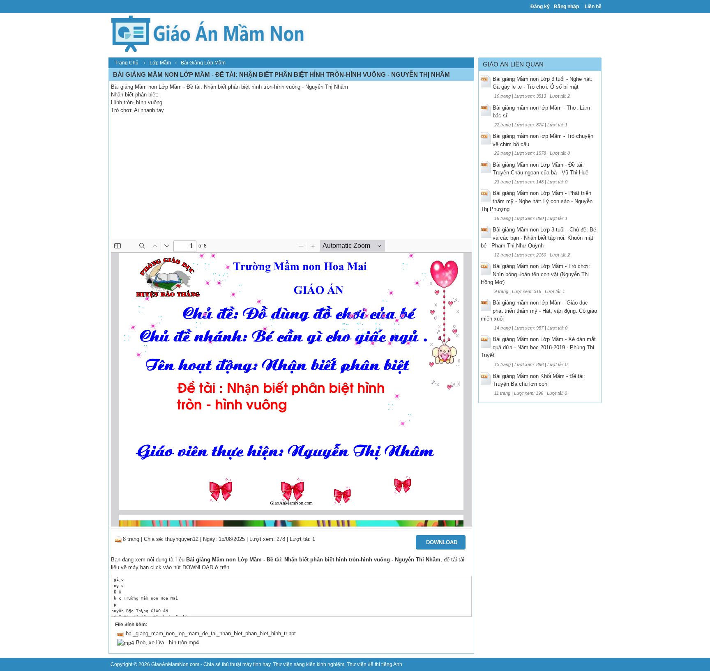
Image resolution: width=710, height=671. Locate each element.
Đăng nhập (566, 6)
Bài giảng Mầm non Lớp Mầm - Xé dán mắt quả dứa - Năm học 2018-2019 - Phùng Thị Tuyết (538, 347)
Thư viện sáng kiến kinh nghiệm (308, 664)
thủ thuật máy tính (241, 664)
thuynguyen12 (181, 539)
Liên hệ (593, 6)
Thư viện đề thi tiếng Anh (374, 664)
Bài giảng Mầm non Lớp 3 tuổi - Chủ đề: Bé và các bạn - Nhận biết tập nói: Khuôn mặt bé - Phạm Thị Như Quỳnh (538, 238)
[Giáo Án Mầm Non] (207, 33)
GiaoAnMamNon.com (175, 664)
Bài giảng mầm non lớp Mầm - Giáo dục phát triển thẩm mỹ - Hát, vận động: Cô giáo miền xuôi (539, 311)
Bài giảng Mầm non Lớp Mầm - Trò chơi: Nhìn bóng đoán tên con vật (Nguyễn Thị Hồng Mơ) (535, 274)
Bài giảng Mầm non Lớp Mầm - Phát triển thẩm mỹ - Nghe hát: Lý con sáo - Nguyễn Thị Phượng (536, 201)
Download (441, 542)
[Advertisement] (291, 177)
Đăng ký (540, 6)
